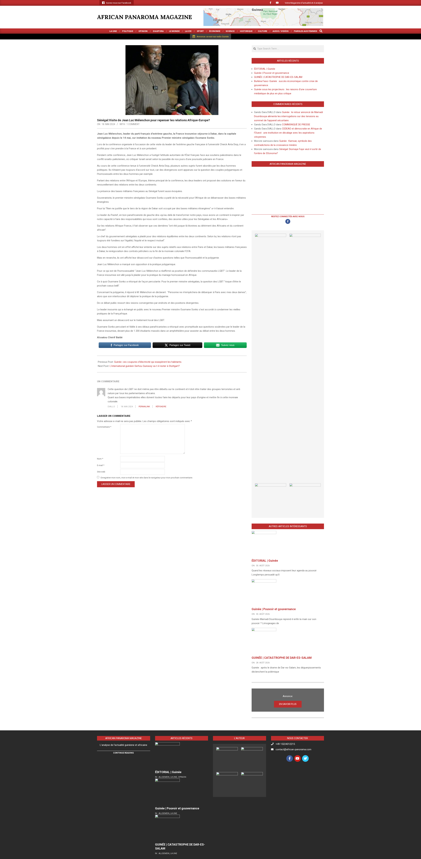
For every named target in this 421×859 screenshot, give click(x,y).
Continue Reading (123, 753)
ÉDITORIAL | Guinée (264, 68)
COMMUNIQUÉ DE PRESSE (296, 124)
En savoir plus (288, 704)
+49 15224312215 (285, 744)
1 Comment (133, 124)
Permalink (144, 406)
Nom (100, 459)
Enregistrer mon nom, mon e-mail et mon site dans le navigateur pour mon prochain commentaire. (147, 477)
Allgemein (164, 777)
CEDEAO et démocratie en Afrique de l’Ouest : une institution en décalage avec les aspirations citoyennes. (288, 132)
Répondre (161, 406)
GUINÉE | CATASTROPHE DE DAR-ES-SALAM (278, 77)
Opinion (182, 777)
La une (173, 777)
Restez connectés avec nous (287, 216)
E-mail (100, 465)
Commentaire (104, 427)
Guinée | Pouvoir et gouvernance (271, 72)
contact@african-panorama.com (293, 749)
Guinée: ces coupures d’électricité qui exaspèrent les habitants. (148, 361)
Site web (101, 471)
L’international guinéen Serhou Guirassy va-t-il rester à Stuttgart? (145, 366)
